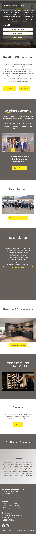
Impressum (7, 531)
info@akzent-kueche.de (15, 508)
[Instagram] (7, 525)
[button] (18, 142)
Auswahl (6, 25)
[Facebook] (3, 525)
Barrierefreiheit (29, 531)
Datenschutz (17, 531)
